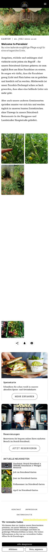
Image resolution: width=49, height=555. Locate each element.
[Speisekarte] (24, 365)
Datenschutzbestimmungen (35, 519)
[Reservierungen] (24, 417)
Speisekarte (9, 382)
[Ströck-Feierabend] (24, 5)
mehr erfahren (24, 397)
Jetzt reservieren (24, 448)
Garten (6, 39)
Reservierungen (11, 434)
